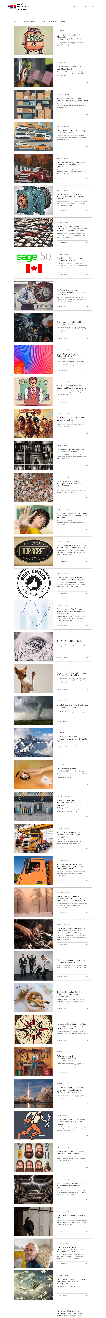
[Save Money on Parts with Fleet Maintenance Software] (33, 327)
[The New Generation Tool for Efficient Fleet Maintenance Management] (33, 838)
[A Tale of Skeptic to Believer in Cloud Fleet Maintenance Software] (33, 391)
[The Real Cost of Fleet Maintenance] (33, 646)
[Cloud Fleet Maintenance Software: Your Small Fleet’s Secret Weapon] (33, 551)
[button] (81, 6)
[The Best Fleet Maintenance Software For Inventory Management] (33, 104)
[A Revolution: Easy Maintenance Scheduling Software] (33, 423)
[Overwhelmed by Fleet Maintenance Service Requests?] (33, 774)
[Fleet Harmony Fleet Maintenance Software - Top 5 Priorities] (33, 678)
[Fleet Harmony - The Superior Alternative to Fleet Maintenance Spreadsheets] (33, 615)
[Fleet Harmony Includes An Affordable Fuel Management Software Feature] (33, 40)
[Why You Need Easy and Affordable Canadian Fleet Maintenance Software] (33, 168)
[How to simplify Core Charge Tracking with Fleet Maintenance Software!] (33, 200)
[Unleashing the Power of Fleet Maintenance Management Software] (33, 1189)
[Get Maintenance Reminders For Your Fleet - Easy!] (33, 72)
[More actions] (88, 31)
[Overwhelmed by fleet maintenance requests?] (33, 1221)
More (63, 21)
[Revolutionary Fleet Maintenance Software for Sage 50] (33, 264)
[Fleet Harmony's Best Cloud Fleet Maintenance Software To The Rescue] (33, 1125)
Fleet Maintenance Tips (30, 21)
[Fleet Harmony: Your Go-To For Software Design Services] (33, 1157)
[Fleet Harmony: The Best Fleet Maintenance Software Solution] (33, 583)
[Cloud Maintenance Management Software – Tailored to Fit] (33, 966)
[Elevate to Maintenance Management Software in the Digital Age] (33, 742)
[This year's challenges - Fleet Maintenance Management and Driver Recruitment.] (33, 870)
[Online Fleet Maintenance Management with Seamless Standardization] (33, 487)
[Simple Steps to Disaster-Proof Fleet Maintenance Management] (33, 710)
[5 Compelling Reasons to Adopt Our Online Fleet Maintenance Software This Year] (33, 519)
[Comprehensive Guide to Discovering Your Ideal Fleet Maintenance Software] (33, 1253)
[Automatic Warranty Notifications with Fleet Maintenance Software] (33, 1061)
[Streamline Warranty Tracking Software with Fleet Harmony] (33, 806)
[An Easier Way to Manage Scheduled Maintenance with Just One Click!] (33, 295)
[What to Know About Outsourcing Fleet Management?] (33, 136)
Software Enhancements (50, 21)
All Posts (17, 21)
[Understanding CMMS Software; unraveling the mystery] (33, 455)
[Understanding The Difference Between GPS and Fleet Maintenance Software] (33, 359)
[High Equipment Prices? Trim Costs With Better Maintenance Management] (33, 1285)
